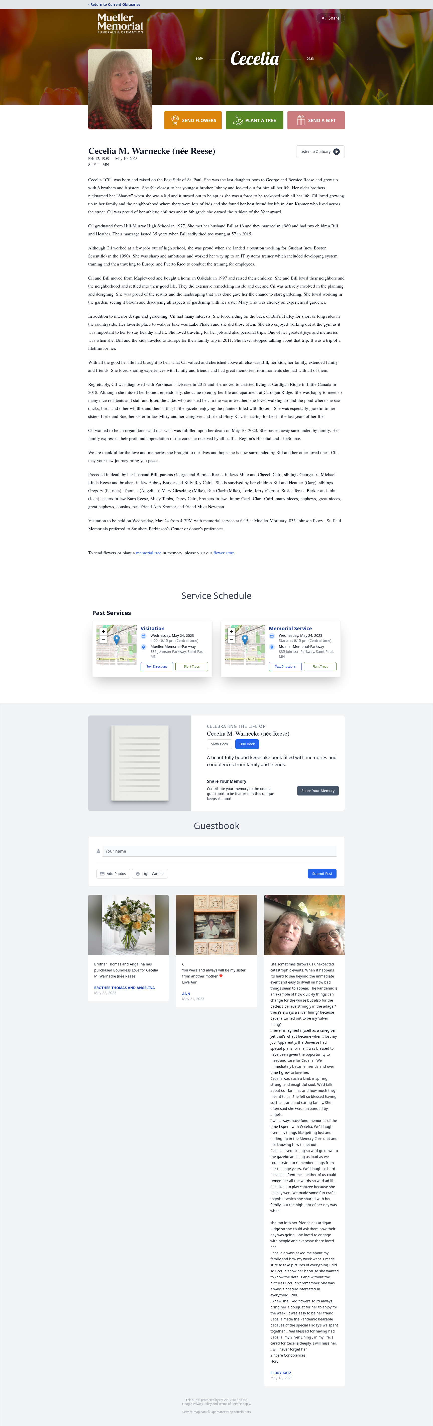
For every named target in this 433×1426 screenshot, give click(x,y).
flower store (224, 553)
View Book (219, 744)
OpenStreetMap (222, 1412)
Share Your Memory (318, 790)
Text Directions (157, 666)
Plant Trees (192, 666)
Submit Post (322, 873)
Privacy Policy (202, 1404)
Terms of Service (230, 1404)
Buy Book (247, 744)
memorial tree (148, 553)
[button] (117, 640)
